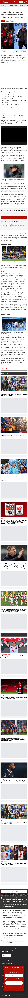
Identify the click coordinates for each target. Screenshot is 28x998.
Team (3, 8)
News (3, 20)
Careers (3, 975)
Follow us (17, 51)
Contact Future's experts (7, 963)
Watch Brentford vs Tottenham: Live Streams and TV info (13, 941)
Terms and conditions (6, 960)
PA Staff (8, 20)
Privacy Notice (18, 222)
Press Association (14, 20)
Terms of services (16, 221)
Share (4, 51)
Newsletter (24, 51)
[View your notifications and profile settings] (14, 2)
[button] (1, 2)
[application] (14, 135)
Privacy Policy (18, 987)
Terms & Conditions (12, 988)
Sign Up (14, 983)
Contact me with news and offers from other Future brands (14, 979)
